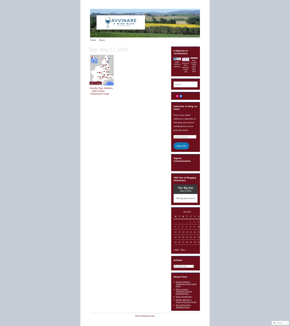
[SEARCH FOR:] (185, 84)
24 (199, 237)
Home (93, 40)
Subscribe (181, 145)
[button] (177, 63)
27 (183, 242)
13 (183, 232)
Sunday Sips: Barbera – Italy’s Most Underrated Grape (101, 90)
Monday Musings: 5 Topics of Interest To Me (186, 301)
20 (183, 237)
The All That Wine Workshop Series (183, 306)
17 (199, 232)
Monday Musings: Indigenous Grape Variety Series (186, 284)
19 (179, 237)
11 (175, 232)
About (102, 40)
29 (191, 242)
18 (175, 237)
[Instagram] (177, 96)
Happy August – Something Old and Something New (184, 291)
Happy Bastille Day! (184, 296)
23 (195, 237)
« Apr (176, 249)
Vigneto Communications (182, 159)
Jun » (182, 249)
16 (195, 232)
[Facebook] (180, 96)
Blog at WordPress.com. (145, 315)
